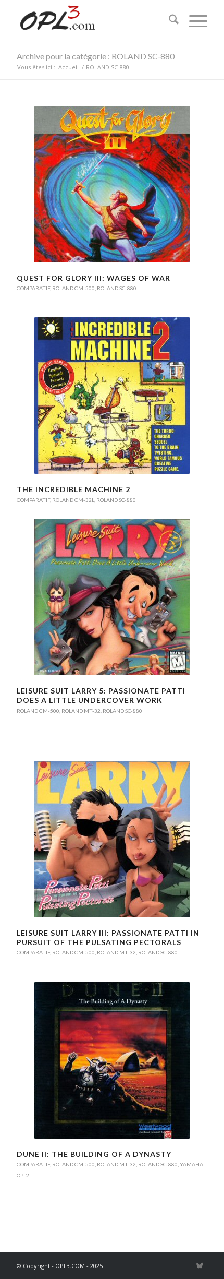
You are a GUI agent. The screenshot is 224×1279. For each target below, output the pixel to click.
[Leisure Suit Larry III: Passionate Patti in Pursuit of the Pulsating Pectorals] (112, 839)
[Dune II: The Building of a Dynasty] (112, 1060)
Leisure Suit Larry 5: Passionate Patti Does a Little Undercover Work (101, 695)
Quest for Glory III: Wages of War (93, 277)
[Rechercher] (168, 21)
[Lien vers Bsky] (199, 1265)
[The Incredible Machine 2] (112, 395)
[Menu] (193, 21)
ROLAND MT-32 (81, 711)
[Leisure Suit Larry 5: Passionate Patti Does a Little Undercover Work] (112, 597)
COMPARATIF (33, 288)
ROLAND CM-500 (73, 288)
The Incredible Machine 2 (73, 489)
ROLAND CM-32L (73, 500)
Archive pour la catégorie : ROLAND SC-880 (96, 56)
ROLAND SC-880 (116, 288)
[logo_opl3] (93, 21)
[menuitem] (168, 21)
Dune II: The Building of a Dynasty (94, 1154)
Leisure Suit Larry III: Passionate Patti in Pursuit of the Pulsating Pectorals (108, 937)
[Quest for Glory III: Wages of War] (112, 184)
